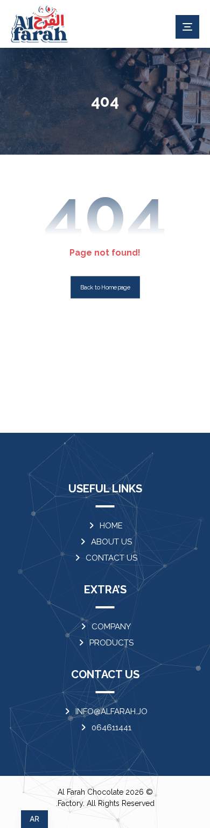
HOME (111, 526)
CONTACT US (111, 558)
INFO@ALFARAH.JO (111, 711)
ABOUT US (111, 542)
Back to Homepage (105, 287)
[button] (187, 27)
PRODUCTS (111, 643)
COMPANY (111, 626)
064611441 (111, 727)
